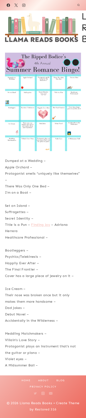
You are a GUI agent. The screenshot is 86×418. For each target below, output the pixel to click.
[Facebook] (8, 5)
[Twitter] (35, 393)
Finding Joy (40, 225)
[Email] (50, 393)
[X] (16, 5)
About (43, 380)
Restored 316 (46, 409)
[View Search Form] (78, 5)
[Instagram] (23, 5)
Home (26, 380)
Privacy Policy (43, 386)
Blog (60, 380)
